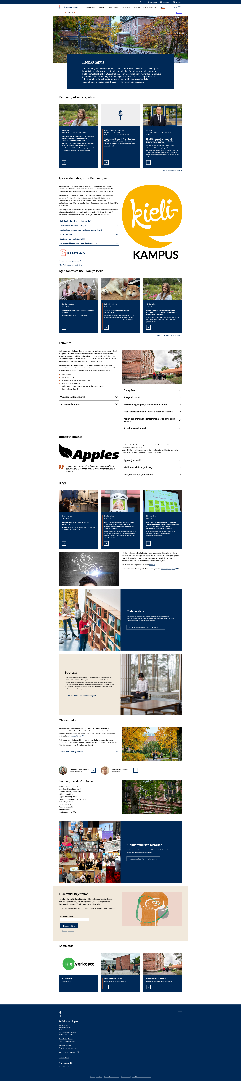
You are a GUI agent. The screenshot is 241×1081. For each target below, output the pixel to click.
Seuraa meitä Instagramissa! (69, 261)
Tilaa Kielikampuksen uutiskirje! (70, 265)
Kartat (70, 1039)
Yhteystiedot (63, 1039)
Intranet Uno (125, 1077)
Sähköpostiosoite (66, 916)
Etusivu (61, 13)
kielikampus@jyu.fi (168, 569)
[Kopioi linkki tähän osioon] (98, 97)
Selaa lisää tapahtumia (171, 170)
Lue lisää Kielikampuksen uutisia (168, 335)
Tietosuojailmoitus (68, 931)
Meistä (70, 13)
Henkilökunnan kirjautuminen (141, 1077)
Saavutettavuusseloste (111, 1077)
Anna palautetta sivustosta (67, 1052)
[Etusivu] (68, 7)
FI (142, 2)
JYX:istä (152, 565)
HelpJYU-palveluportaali (67, 1041)
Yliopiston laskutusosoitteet (68, 1048)
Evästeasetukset (64, 1058)
